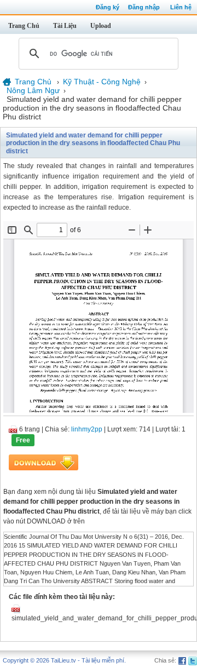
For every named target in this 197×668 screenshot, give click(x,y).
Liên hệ (181, 7)
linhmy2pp (86, 429)
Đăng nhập (144, 7)
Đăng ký (107, 7)
